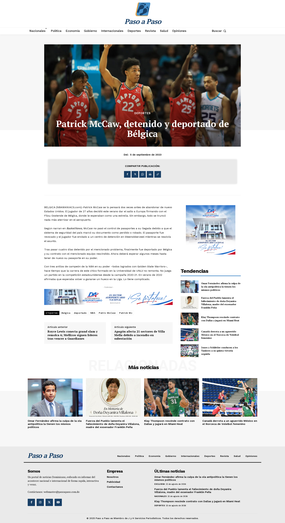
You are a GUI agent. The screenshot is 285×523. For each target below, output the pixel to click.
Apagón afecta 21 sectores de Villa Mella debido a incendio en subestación (139, 335)
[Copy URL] (157, 174)
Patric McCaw (107, 313)
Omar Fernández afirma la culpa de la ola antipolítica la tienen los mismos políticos (220, 286)
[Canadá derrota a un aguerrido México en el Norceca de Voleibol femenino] (190, 334)
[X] (135, 174)
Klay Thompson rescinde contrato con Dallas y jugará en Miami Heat (220, 319)
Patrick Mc (125, 313)
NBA (92, 313)
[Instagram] (40, 502)
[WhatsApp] (142, 174)
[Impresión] (150, 174)
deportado (80, 313)
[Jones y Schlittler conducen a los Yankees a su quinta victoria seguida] (190, 350)
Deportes (142, 113)
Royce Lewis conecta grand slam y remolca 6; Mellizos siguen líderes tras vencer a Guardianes (73, 335)
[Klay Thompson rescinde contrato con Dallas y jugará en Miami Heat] (190, 319)
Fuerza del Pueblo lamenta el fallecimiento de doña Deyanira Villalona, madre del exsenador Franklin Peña (218, 302)
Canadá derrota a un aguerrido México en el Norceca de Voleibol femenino (220, 334)
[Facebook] (127, 174)
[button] (219, 31)
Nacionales (160, 496)
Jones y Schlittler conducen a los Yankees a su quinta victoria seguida (219, 350)
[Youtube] (58, 502)
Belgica (66, 313)
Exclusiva (159, 484)
